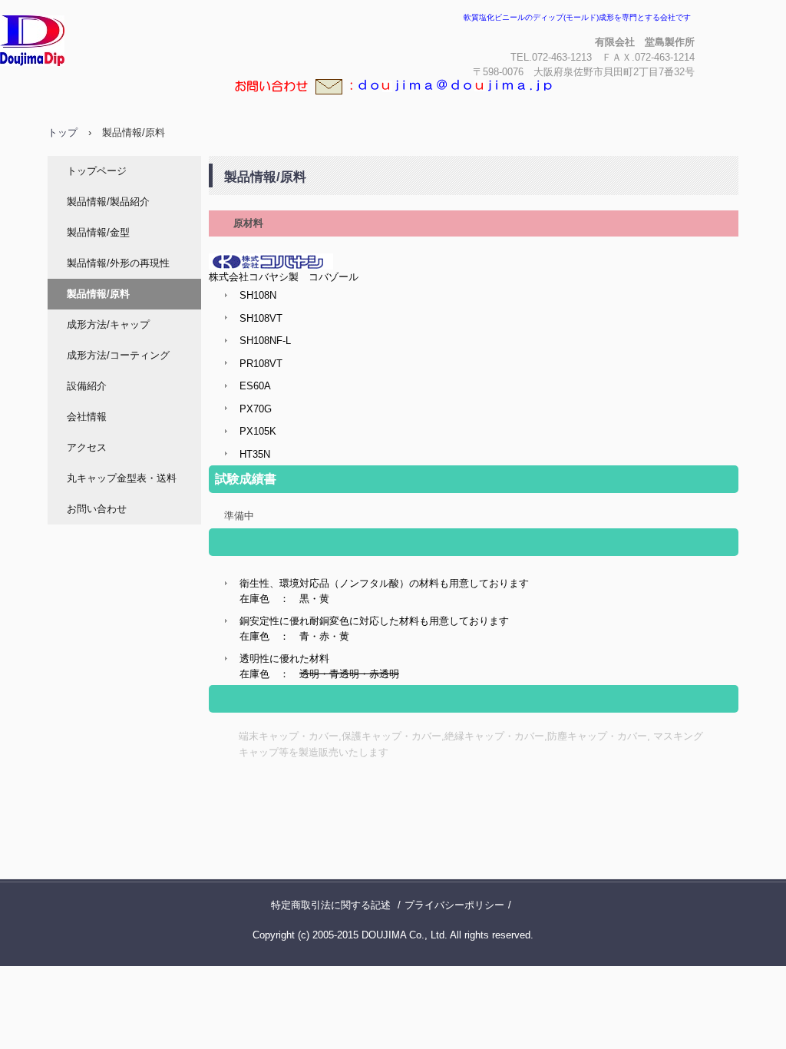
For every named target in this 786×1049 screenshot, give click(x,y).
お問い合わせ (97, 509)
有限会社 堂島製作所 (100, 80)
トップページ (97, 171)
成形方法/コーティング (118, 355)
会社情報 (87, 416)
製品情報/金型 (98, 232)
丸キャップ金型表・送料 (122, 478)
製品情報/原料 (98, 293)
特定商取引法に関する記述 (331, 905)
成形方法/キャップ (108, 324)
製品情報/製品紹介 (108, 201)
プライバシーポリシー (454, 905)
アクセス (87, 447)
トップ (63, 132)
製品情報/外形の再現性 (118, 263)
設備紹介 (87, 386)
